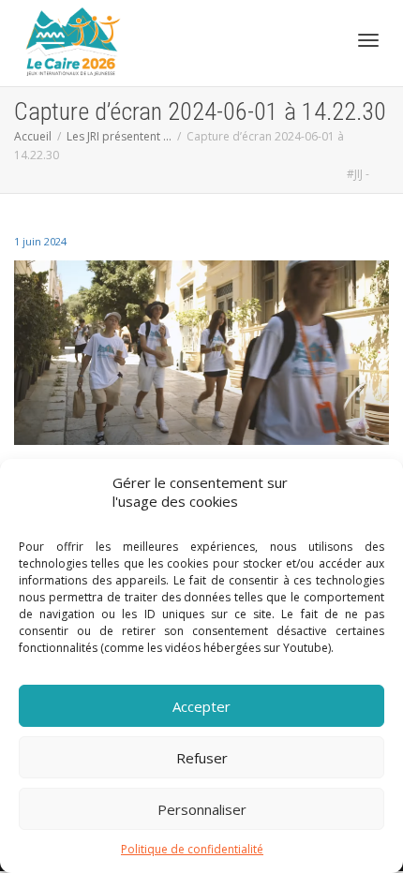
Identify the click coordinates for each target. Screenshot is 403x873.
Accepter (201, 706)
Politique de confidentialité (192, 849)
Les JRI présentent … (119, 136)
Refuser (202, 757)
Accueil (33, 136)
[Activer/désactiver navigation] (368, 40)
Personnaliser (201, 809)
